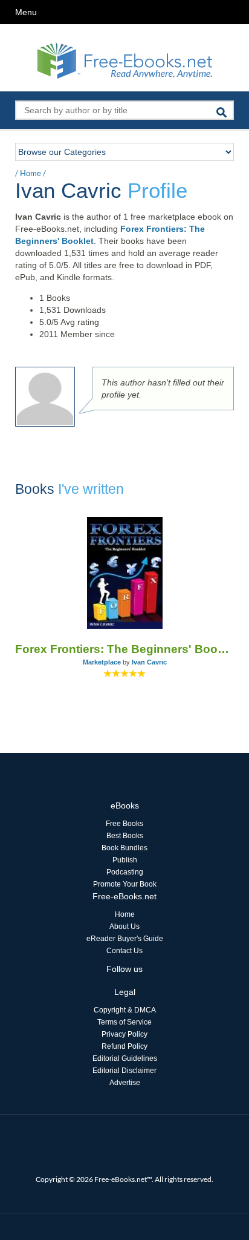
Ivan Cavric (149, 662)
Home (30, 173)
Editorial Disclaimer (124, 1070)
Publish (124, 860)
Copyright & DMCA (125, 1010)
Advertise (124, 1082)
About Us (124, 926)
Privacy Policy (124, 1034)
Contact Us (124, 950)
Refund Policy (124, 1046)
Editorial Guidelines (124, 1058)
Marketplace (102, 662)
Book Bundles (124, 848)
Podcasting (124, 872)
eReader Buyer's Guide (124, 938)
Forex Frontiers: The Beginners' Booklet (124, 649)
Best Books (124, 836)
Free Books (124, 823)
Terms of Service (124, 1022)
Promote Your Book (125, 884)
